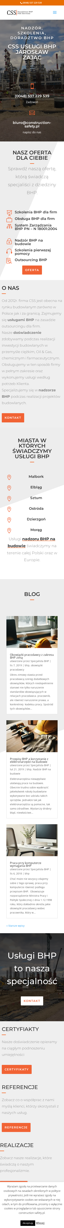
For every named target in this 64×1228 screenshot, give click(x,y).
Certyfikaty (17, 1069)
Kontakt (13, 417)
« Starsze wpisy (15, 925)
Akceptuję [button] (28, 1223)
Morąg (36, 530)
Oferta (32, 270)
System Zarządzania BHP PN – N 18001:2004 (36, 227)
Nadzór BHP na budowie (29, 242)
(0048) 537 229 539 (32, 96)
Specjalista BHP (40, 661)
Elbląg (36, 487)
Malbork (36, 476)
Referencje (16, 1127)
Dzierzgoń (36, 519)
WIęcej (40, 1223)
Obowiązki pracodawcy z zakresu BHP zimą (32, 656)
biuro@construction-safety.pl (32, 124)
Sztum (36, 498)
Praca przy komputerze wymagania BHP (25, 864)
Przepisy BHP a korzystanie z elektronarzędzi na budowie (29, 760)
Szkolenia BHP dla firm (36, 212)
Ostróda (36, 508)
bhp (27, 665)
